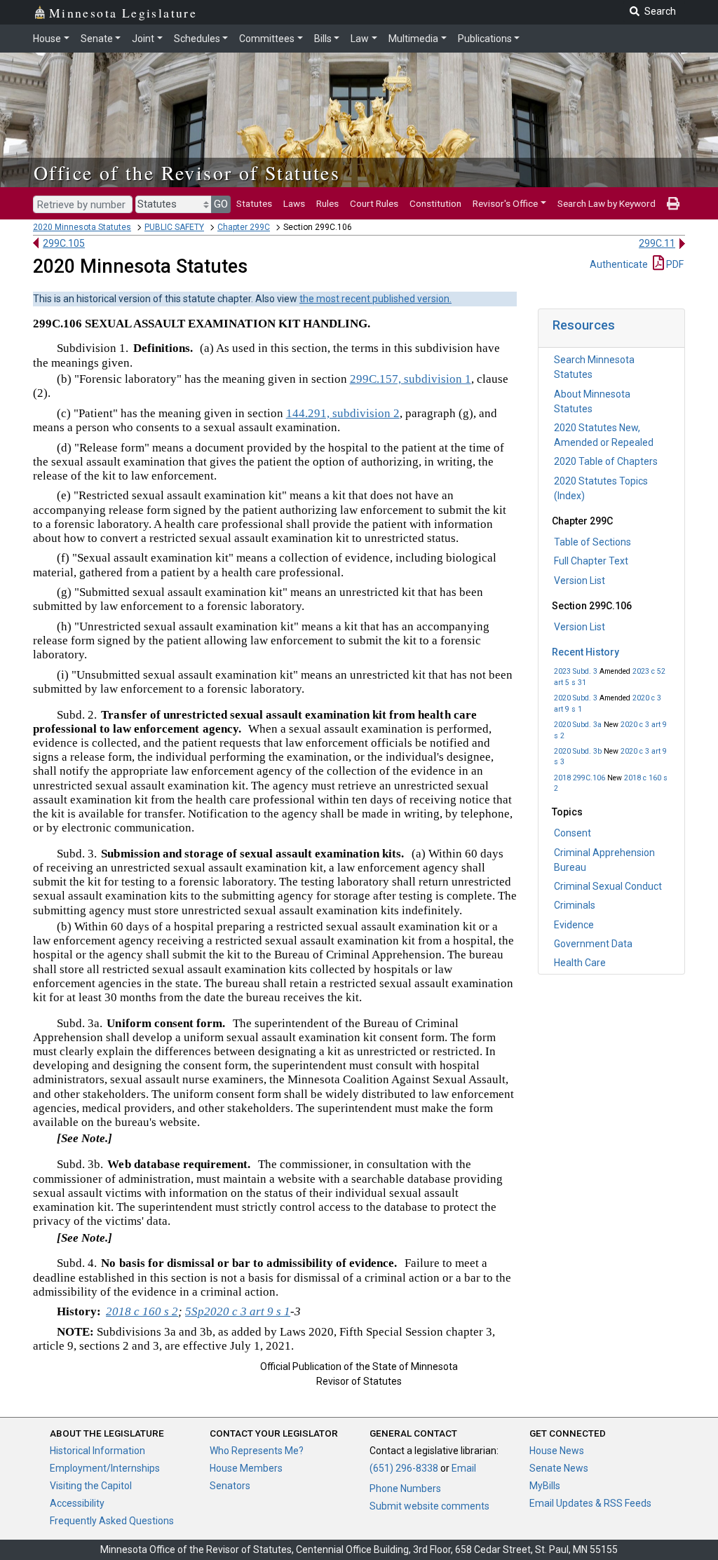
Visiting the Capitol (91, 1485)
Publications (485, 38)
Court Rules (374, 203)
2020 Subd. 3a (578, 724)
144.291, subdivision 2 (343, 413)
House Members (246, 1468)
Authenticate (619, 264)
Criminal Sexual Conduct (608, 886)
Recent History (585, 652)
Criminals (574, 905)
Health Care (580, 962)
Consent (572, 833)
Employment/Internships (105, 1468)
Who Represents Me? (257, 1450)
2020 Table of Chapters (606, 461)
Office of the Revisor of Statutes (187, 172)
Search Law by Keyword (606, 203)
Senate (97, 38)
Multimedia (413, 38)
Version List (579, 580)
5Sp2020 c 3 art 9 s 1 (237, 1311)
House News (556, 1450)
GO (221, 204)
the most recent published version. (375, 298)
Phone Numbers (405, 1488)
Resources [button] (584, 325)
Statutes (254, 203)
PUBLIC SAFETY (174, 227)
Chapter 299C (243, 227)
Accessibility (77, 1503)
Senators (230, 1485)
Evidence (574, 924)
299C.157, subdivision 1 (410, 379)
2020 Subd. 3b (578, 751)
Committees (266, 38)
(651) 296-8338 (404, 1468)
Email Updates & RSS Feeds (590, 1503)
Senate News (558, 1468)
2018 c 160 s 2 (142, 1311)
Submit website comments (429, 1506)
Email (464, 1468)
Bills (323, 38)
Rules (327, 203)
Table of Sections (592, 542)
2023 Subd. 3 (575, 671)
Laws (294, 203)
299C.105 (64, 243)
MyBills (544, 1485)
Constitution (435, 203)
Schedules (197, 38)
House (47, 38)
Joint (143, 38)
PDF (674, 264)
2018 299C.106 (579, 777)
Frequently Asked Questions (112, 1520)
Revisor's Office (505, 203)
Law (360, 38)
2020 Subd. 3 (575, 698)
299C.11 (657, 243)
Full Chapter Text (591, 561)
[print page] (673, 203)
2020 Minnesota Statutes (82, 227)
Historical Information (97, 1450)
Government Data (593, 943)
